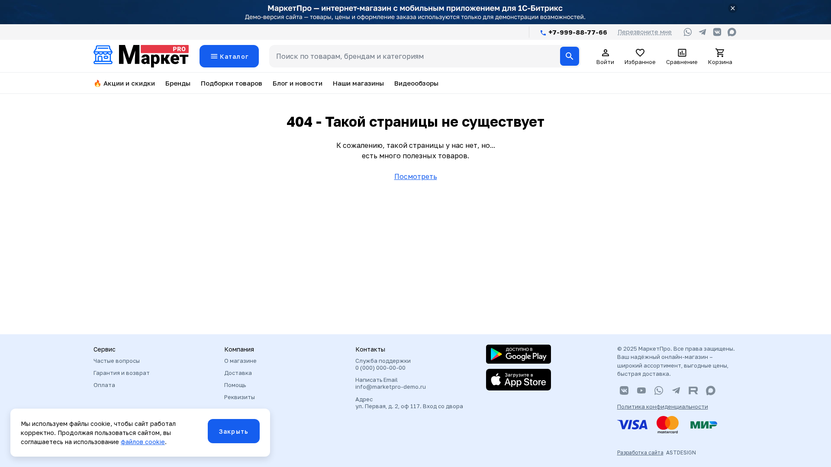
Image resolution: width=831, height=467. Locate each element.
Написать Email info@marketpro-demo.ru (390, 383)
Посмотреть (415, 176)
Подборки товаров (231, 83)
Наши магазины (358, 83)
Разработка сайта (640, 452)
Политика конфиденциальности (662, 406)
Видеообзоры (416, 83)
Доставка (238, 372)
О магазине (240, 360)
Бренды (177, 83)
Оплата (104, 384)
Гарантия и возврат (121, 372)
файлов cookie (143, 441)
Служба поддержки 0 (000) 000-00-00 (383, 364)
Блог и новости (297, 83)
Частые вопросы (116, 360)
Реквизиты (239, 396)
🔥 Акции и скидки (124, 83)
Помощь (235, 384)
